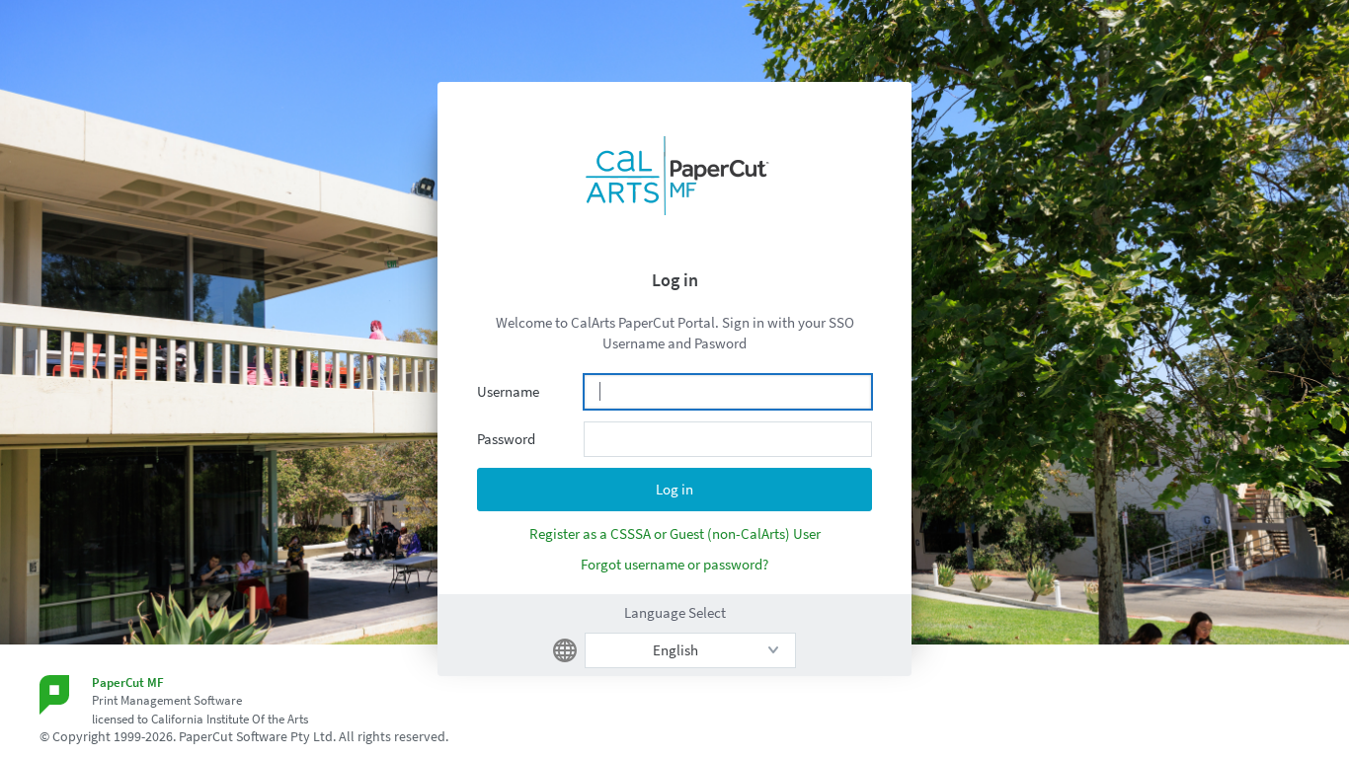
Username (508, 391)
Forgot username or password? (674, 564)
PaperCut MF (128, 682)
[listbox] (690, 650)
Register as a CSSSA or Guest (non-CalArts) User (675, 533)
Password (506, 438)
